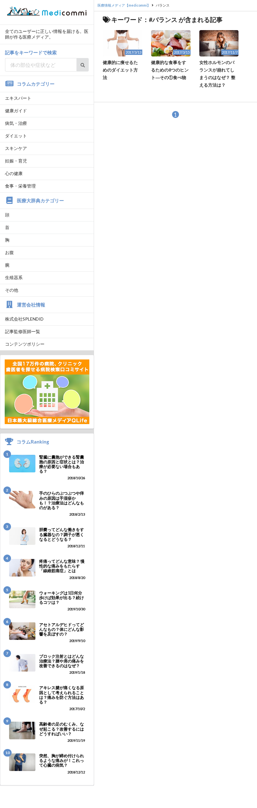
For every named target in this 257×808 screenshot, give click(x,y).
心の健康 (14, 173)
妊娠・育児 (16, 160)
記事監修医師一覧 (22, 331)
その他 (11, 290)
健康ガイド (16, 110)
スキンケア (16, 148)
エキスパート (18, 98)
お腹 (9, 252)
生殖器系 (14, 277)
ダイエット (16, 135)
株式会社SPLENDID (24, 319)
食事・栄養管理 (20, 186)
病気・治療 (16, 123)
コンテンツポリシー (25, 344)
